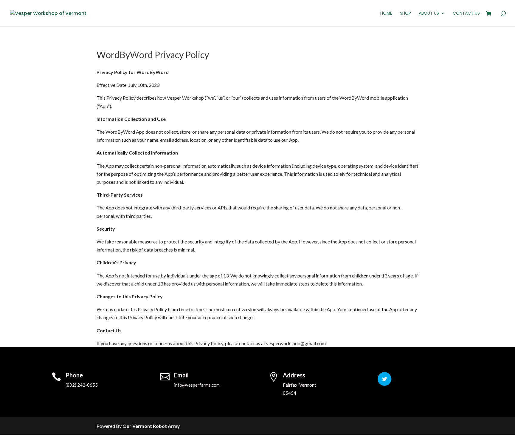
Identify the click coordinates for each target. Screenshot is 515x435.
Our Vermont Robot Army (151, 426)
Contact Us (466, 13)
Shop (405, 13)
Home (386, 13)
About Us (429, 13)
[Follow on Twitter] (384, 379)
